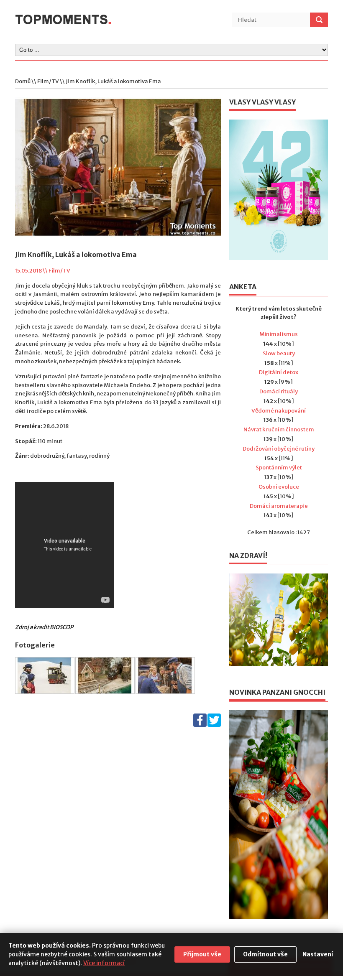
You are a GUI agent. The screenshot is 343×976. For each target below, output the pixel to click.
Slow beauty (279, 353)
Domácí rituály (278, 391)
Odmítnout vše (265, 954)
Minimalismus (278, 334)
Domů (23, 81)
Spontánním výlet (279, 467)
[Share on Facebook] (200, 725)
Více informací (104, 963)
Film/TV (48, 81)
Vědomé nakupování (278, 410)
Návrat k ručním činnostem (278, 429)
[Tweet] (214, 725)
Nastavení (317, 954)
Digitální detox (278, 372)
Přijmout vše (202, 954)
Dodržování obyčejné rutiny (279, 448)
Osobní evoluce (279, 486)
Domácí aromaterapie (279, 506)
